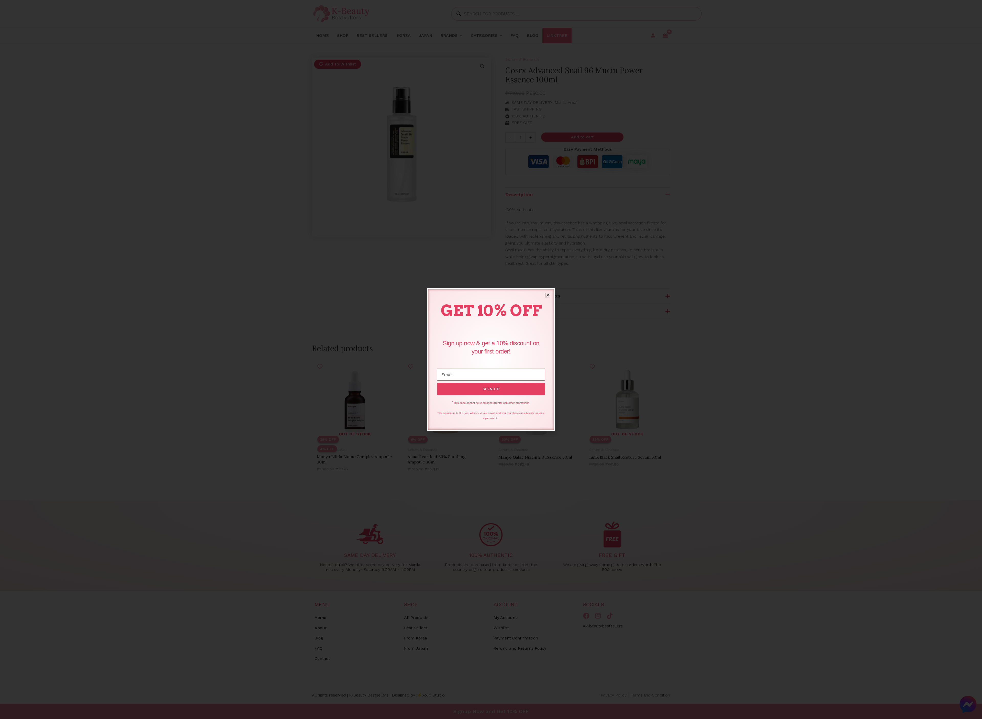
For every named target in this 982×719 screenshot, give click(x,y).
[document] (491, 359)
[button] (548, 295)
